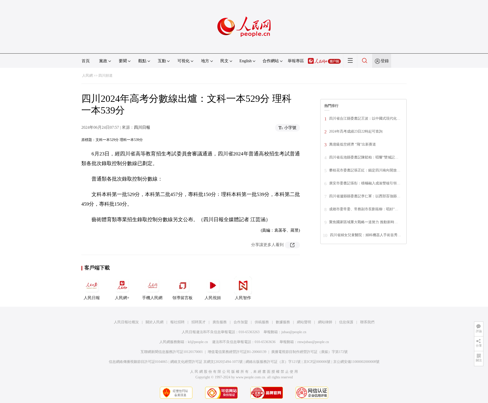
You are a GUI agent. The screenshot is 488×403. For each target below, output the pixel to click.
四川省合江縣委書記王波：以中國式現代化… (364, 118)
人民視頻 (213, 298)
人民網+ (122, 298)
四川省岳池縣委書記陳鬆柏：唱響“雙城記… (363, 157)
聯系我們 (367, 322)
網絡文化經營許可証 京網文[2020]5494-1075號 (206, 362)
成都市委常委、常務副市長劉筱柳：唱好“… (363, 209)
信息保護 (346, 322)
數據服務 (283, 322)
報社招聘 (177, 322)
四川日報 (142, 127)
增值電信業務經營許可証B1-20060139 (237, 352)
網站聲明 (304, 322)
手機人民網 (152, 298)
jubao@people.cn (293, 332)
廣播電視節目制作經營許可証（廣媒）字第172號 (309, 352)
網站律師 (325, 322)
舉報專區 (296, 61)
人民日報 (92, 298)
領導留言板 (182, 298)
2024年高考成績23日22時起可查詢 (356, 131)
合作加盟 (241, 322)
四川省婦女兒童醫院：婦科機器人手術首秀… (365, 235)
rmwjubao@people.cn (313, 342)
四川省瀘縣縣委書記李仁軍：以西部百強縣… (364, 196)
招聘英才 (198, 322)
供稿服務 (262, 322)
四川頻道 (105, 75)
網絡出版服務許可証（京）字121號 (273, 362)
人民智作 (243, 298)
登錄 (385, 61)
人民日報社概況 (126, 322)
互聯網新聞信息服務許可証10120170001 (172, 352)
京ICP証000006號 (316, 362)
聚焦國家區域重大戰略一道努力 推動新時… (363, 222)
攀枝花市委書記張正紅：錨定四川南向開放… (364, 170)
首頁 (86, 61)
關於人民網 (154, 322)
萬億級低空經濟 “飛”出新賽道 (352, 144)
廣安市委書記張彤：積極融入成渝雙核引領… (364, 183)
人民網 (87, 75)
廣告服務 (219, 322)
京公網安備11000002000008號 (356, 362)
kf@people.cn (198, 342)
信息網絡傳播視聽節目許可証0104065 (138, 362)
